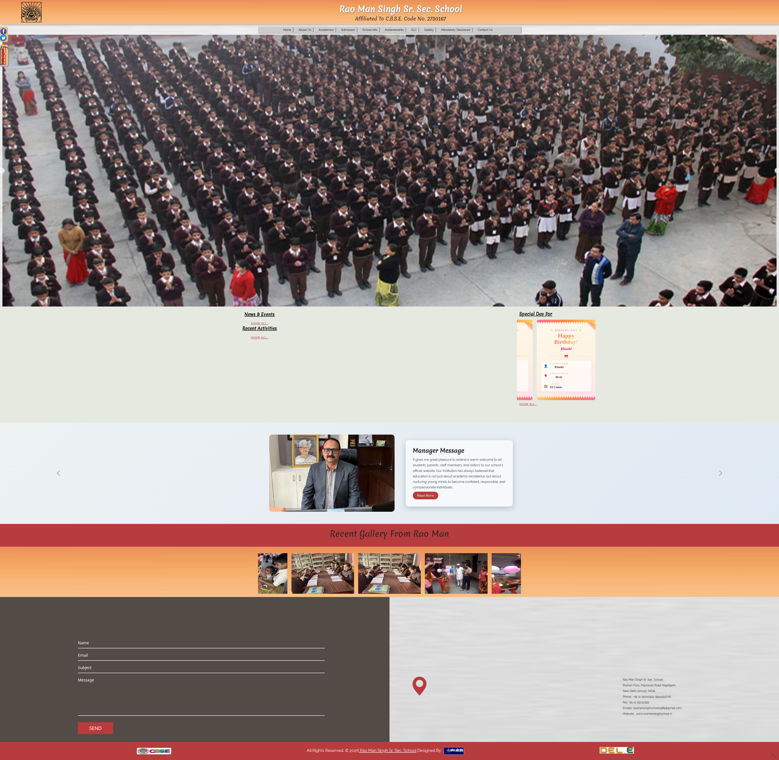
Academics (326, 29)
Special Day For (535, 314)
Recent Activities (259, 328)
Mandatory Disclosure (455, 29)
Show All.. (259, 323)
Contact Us (485, 29)
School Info (370, 29)
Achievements (394, 29)
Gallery (429, 29)
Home (287, 29)
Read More (425, 498)
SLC (414, 29)
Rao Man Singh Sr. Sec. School (387, 750)
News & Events (259, 314)
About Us (305, 29)
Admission (348, 29)
